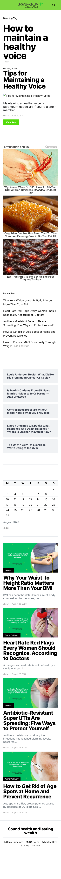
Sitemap (25, 845)
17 (7, 504)
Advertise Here (49, 842)
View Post (11, 122)
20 (30, 504)
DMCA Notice (32, 842)
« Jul (6, 528)
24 (7, 510)
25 (15, 510)
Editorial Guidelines (13, 842)
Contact (36, 845)
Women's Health (12, 635)
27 (30, 510)
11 (15, 499)
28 (38, 510)
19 (22, 504)
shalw (6, 115)
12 (22, 499)
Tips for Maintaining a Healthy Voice (24, 79)
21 (38, 504)
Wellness (9, 570)
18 (15, 504)
